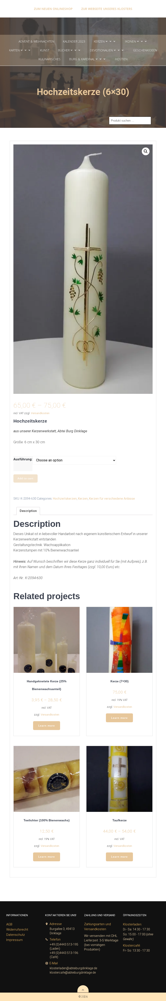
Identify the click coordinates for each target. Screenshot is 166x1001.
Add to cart (26, 478)
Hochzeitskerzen (65, 498)
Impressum (14, 940)
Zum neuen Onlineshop (53, 9)
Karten (14, 50)
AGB (9, 924)
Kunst (44, 50)
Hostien (121, 59)
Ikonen (130, 41)
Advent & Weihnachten (36, 41)
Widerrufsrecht (17, 929)
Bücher (64, 50)
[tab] (28, 511)
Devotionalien (101, 50)
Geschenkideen (145, 50)
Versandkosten (40, 413)
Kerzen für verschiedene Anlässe (112, 498)
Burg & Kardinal (82, 59)
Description (28, 511)
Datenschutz (15, 935)
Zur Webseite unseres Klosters (106, 9)
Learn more (46, 725)
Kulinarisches (49, 59)
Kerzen (99, 41)
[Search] (156, 121)
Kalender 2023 (74, 41)
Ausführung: (22, 459)
